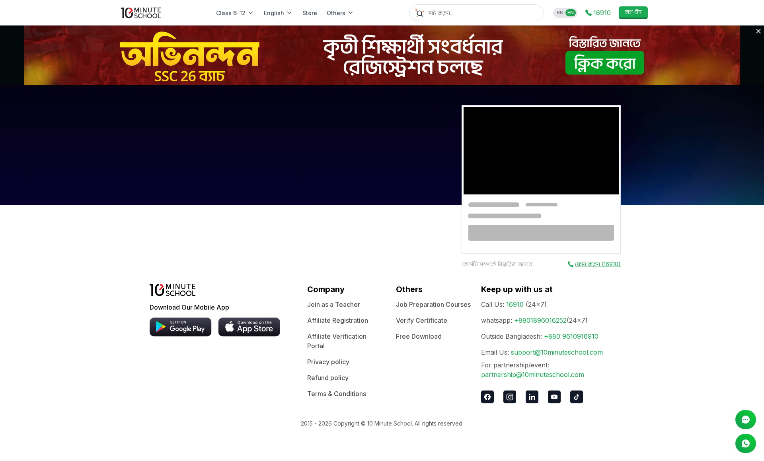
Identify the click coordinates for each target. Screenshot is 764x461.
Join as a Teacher (333, 304)
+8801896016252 (540, 320)
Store (309, 13)
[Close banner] (758, 31)
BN (560, 13)
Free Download (419, 336)
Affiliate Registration (337, 320)
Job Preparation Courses (433, 304)
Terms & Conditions (336, 394)
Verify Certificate (421, 320)
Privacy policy (328, 362)
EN (570, 13)
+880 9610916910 (571, 336)
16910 (515, 304)
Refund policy (328, 378)
